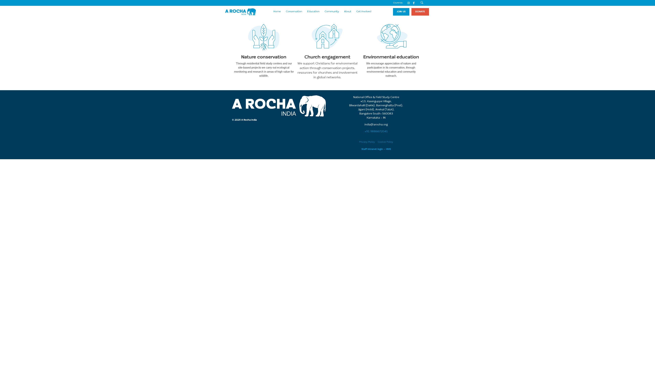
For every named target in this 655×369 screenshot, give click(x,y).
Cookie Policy (385, 142)
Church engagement (327, 57)
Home (277, 11)
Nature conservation (263, 57)
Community (332, 11)
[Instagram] (408, 2)
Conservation (294, 11)
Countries (398, 3)
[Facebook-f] (413, 2)
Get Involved (363, 11)
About (347, 11)
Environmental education (391, 57)
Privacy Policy (367, 142)
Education (313, 11)
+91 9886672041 (376, 131)
